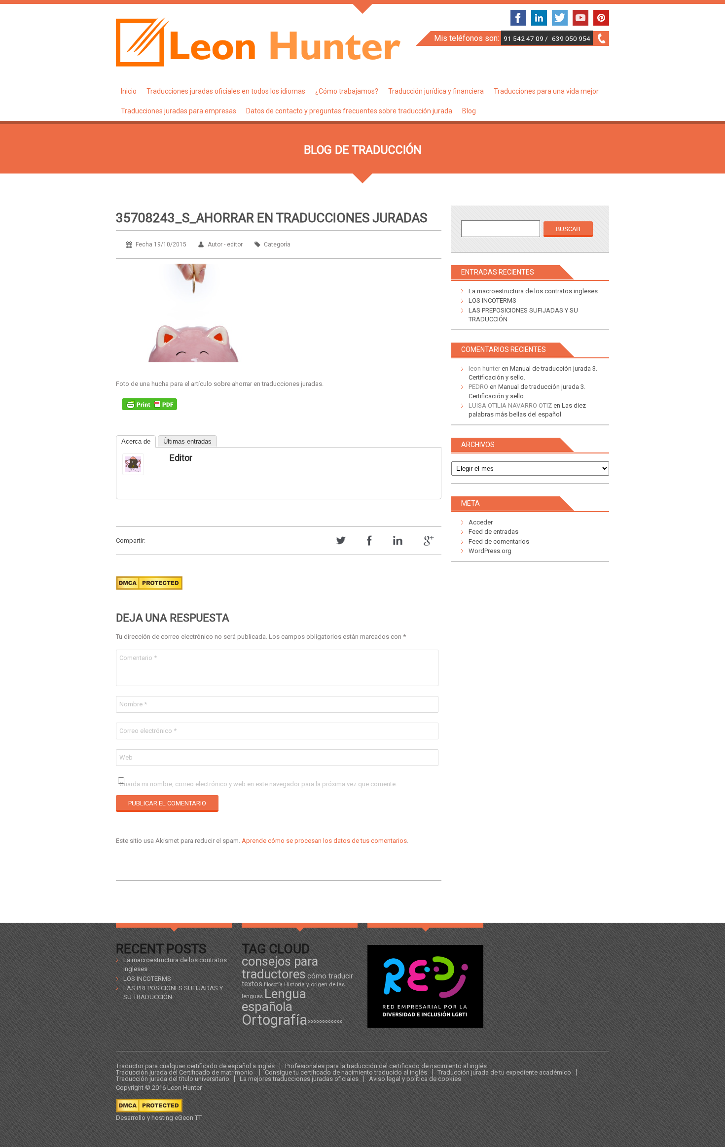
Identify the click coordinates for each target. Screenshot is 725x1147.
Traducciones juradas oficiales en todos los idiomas (225, 91)
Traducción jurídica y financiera (436, 91)
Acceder (481, 522)
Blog (469, 111)
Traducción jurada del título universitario (172, 1078)
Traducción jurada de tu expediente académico (504, 1072)
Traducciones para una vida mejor (546, 91)
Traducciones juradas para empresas (178, 111)
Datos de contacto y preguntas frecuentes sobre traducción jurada (349, 111)
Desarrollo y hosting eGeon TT (159, 1117)
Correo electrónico (148, 730)
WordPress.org (490, 551)
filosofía (273, 984)
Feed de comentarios (499, 541)
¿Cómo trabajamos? (346, 91)
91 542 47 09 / (526, 38)
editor (181, 457)
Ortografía (274, 1019)
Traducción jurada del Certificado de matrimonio (185, 1072)
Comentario (138, 657)
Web (126, 757)
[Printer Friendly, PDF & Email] (149, 406)
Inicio (129, 91)
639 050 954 (571, 38)
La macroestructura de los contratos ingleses (533, 291)
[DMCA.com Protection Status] (149, 592)
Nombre (133, 704)
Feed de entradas (493, 531)
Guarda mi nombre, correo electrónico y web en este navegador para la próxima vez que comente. (258, 784)
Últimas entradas (187, 441)
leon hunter (484, 368)
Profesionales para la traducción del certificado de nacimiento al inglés (386, 1066)
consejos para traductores (280, 967)
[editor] (142, 464)
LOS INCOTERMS (492, 300)
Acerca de (135, 441)
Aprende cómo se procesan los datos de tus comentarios (324, 840)
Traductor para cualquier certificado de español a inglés (195, 1066)
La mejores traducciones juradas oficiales (299, 1078)
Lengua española (274, 1000)
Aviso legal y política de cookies (415, 1078)
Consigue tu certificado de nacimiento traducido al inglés (346, 1072)
